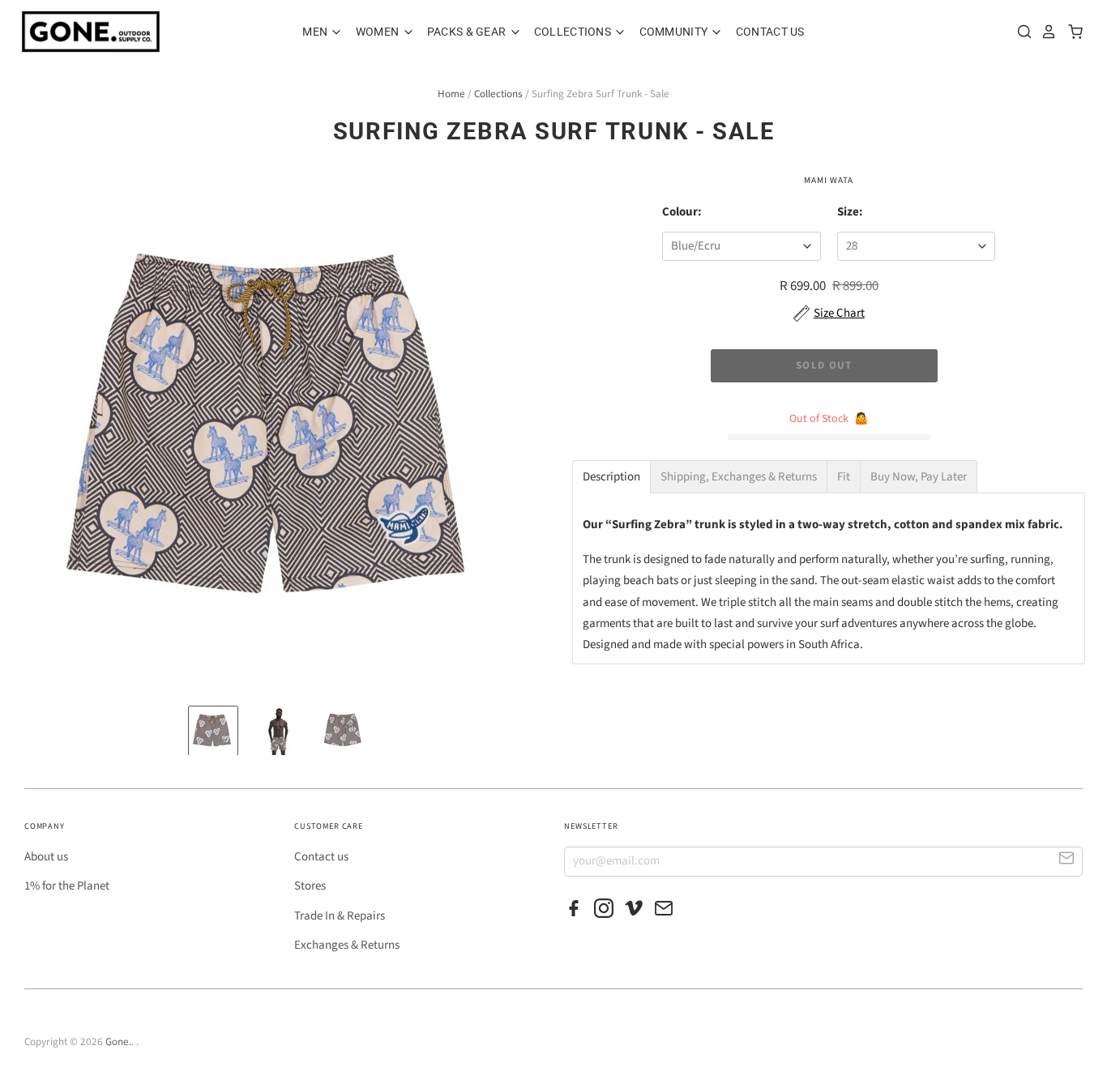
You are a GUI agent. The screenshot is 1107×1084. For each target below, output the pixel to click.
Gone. (118, 1042)
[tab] (611, 476)
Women (379, 31)
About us (46, 856)
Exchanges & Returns (347, 945)
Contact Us (770, 31)
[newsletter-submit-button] (1067, 860)
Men (316, 31)
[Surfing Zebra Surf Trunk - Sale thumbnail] (213, 730)
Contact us (321, 856)
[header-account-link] (1044, 31)
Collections (573, 31)
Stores (310, 885)
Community (675, 31)
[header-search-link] (1020, 31)
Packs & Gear (468, 31)
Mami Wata (828, 180)
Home (451, 94)
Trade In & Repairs (339, 915)
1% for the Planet (66, 885)
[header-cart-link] (1071, 31)
